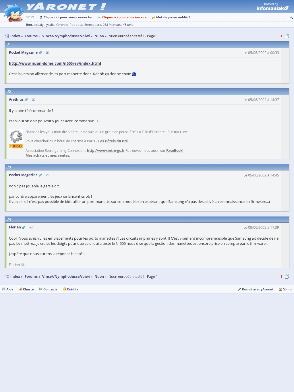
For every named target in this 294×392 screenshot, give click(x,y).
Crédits (72, 289)
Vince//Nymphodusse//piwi (66, 276)
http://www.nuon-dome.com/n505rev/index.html (55, 63)
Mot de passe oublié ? (173, 17)
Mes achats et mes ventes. (48, 155)
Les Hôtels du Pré (113, 141)
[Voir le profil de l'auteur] (47, 52)
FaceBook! (174, 150)
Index (15, 276)
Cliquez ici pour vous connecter (68, 17)
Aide (9, 289)
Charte (28, 289)
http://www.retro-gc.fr (106, 150)
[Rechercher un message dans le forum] (291, 17)
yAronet (267, 289)
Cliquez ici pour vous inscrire (124, 17)
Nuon (99, 276)
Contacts (50, 289)
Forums (31, 276)
